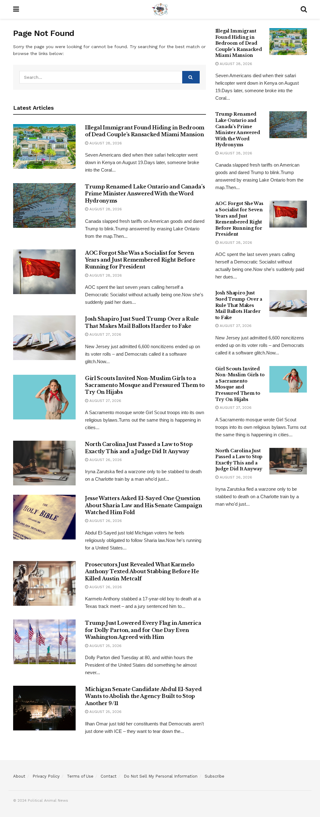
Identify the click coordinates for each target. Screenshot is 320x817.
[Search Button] (191, 77)
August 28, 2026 (105, 143)
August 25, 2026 (105, 646)
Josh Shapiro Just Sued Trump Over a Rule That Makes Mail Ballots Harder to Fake (238, 305)
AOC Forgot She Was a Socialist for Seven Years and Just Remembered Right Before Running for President (140, 260)
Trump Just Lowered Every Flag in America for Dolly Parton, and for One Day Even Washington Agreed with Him (143, 630)
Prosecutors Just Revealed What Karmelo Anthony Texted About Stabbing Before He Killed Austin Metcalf (142, 571)
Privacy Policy (46, 776)
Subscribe (214, 776)
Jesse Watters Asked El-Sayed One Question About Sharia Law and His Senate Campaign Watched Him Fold (143, 505)
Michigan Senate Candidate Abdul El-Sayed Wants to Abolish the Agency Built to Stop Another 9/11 (143, 696)
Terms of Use (80, 776)
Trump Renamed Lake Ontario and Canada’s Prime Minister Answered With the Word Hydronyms (145, 193)
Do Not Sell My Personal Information (161, 776)
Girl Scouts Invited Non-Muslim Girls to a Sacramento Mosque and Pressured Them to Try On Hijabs (145, 385)
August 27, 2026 (104, 334)
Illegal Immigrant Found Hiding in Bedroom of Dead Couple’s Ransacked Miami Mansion (238, 43)
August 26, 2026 (105, 460)
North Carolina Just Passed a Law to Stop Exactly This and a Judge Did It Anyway (238, 460)
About (19, 776)
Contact (109, 776)
